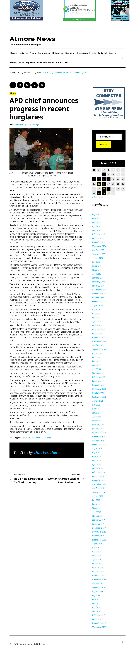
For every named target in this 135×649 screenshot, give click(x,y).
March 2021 (97, 420)
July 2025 (96, 214)
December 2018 (99, 528)
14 (99, 184)
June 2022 (96, 361)
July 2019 (96, 500)
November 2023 (99, 293)
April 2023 (96, 321)
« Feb (94, 197)
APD (25, 437)
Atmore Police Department (39, 437)
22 (33, 72)
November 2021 (99, 389)
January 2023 (98, 333)
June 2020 (96, 456)
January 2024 (98, 286)
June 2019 (96, 504)
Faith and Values (45, 62)
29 (104, 193)
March (27, 72)
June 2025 (96, 218)
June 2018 (96, 551)
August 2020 (97, 448)
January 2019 (98, 524)
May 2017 (96, 603)
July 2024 (96, 262)
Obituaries (57, 53)
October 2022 (98, 345)
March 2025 (97, 230)
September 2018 (99, 540)
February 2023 (98, 329)
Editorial (102, 53)
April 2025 (96, 226)
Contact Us (62, 62)
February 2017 (98, 615)
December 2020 (99, 432)
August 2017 (97, 591)
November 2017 (99, 579)
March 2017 (97, 611)
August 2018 (97, 543)
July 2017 (96, 595)
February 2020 (98, 472)
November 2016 (99, 627)
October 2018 (98, 535)
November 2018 (99, 532)
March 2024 (97, 278)
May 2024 (96, 270)
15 (104, 184)
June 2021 (96, 408)
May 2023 (96, 317)
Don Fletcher (17, 124)
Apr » (100, 197)
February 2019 (98, 520)
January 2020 (98, 476)
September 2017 (99, 587)
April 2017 (96, 607)
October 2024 (98, 250)
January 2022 (98, 381)
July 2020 (96, 452)
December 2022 (99, 337)
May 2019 (96, 508)
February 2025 (98, 234)
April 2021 (96, 416)
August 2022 (97, 353)
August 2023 (97, 305)
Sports (112, 53)
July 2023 (96, 309)
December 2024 (99, 242)
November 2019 (99, 484)
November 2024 (99, 246)
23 (108, 188)
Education (70, 53)
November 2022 (99, 341)
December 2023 (99, 289)
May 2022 (96, 365)
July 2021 (96, 405)
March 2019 (97, 516)
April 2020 (96, 464)
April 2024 (96, 274)
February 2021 (98, 424)
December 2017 (99, 575)
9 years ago (34, 124)
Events (92, 53)
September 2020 (99, 444)
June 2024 (96, 266)
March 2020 (97, 468)
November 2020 (99, 436)
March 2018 (97, 563)
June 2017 (96, 599)
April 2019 (96, 512)
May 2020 (96, 460)
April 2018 (96, 559)
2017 (19, 72)
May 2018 (96, 555)
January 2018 (98, 571)
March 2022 (97, 373)
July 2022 (96, 357)
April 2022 (96, 369)
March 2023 (97, 325)
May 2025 (96, 222)
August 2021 (97, 401)
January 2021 (98, 428)
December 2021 (99, 385)
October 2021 (98, 393)
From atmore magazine (22, 62)
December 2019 (99, 480)
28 (99, 193)
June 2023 (96, 313)
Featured (23, 53)
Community (43, 53)
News (33, 53)
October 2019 (98, 488)
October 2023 (98, 297)
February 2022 (98, 377)
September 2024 (99, 254)
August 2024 (97, 258)
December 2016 (99, 623)
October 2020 (98, 440)
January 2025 (98, 238)
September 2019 (99, 492)
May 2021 (96, 413)
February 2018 (98, 567)
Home (13, 53)
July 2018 (96, 547)
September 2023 (99, 301)
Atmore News (32, 39)
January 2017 (98, 619)
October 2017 (98, 583)
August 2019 (97, 496)
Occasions (82, 53)
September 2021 (99, 397)
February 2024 (98, 281)
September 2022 (99, 349)
